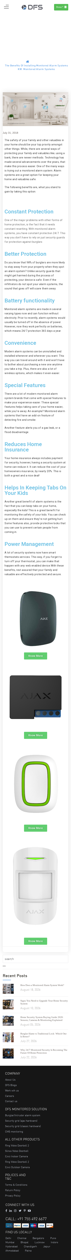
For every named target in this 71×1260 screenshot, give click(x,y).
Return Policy (12, 1190)
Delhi (8, 1238)
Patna (28, 1250)
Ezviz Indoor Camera (16, 1156)
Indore (54, 1242)
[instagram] (15, 1210)
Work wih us (12, 1090)
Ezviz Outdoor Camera (17, 1167)
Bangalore (38, 1238)
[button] (35, 655)
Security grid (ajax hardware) (21, 1120)
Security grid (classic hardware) (23, 1126)
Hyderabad (11, 1246)
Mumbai (9, 1242)
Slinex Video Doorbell (16, 1151)
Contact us (11, 1101)
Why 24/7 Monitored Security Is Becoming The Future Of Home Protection (43, 1051)
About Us (10, 1079)
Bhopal (24, 1242)
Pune (53, 1238)
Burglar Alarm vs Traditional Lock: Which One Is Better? (43, 1035)
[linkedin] (10, 1210)
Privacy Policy (12, 1195)
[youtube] (29, 1210)
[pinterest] (25, 1210)
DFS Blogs (11, 1085)
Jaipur (46, 1246)
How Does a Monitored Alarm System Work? (42, 985)
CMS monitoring (14, 1131)
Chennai (21, 1238)
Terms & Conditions (16, 1184)
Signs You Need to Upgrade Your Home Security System (44, 1002)
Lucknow (40, 1242)
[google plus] (20, 1210)
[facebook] (6, 1210)
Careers (9, 1096)
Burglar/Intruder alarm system (22, 1115)
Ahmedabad (12, 1250)
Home (33, 62)
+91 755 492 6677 (32, 1218)
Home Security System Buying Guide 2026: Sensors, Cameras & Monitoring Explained (42, 1018)
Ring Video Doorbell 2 (17, 1145)
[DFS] (32, 7)
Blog (42, 62)
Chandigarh (30, 1246)
